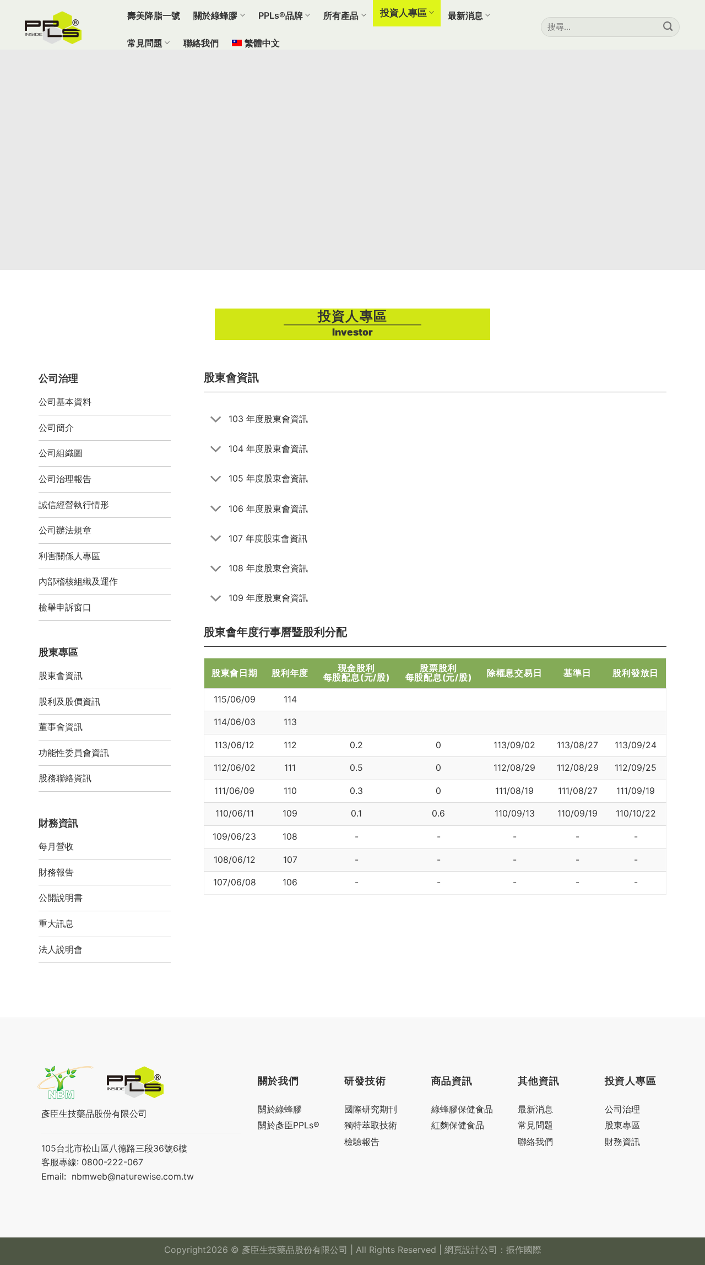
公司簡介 (56, 427)
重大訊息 (56, 923)
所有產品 (341, 15)
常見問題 (144, 42)
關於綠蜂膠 (215, 15)
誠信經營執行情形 (74, 504)
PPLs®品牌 (280, 15)
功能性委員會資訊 (74, 752)
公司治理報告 (65, 478)
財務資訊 (622, 1141)
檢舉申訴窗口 (65, 607)
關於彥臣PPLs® (288, 1125)
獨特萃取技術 (370, 1125)
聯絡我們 (201, 42)
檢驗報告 (361, 1141)
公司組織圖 (61, 452)
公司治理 (622, 1109)
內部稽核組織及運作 (78, 581)
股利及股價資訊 (69, 701)
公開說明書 (61, 897)
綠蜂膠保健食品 (462, 1109)
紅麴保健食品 (457, 1125)
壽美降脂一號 (153, 15)
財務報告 (56, 872)
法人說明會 (61, 949)
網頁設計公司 (470, 1249)
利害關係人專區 (69, 555)
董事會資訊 (61, 726)
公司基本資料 (65, 401)
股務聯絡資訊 (65, 777)
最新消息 (465, 15)
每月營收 (56, 846)
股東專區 (622, 1125)
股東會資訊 (61, 675)
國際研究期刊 (370, 1109)
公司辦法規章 (65, 530)
